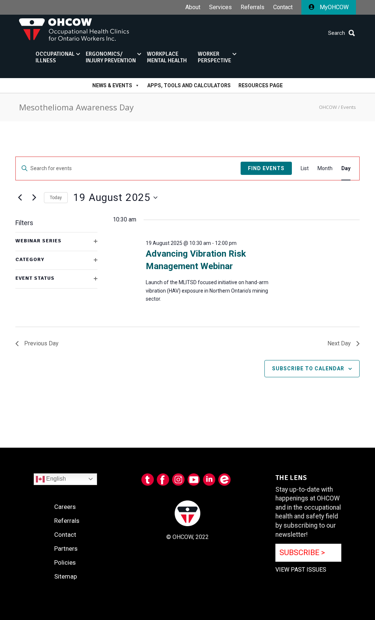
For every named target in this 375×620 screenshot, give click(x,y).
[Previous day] (19, 197)
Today (56, 197)
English (55, 479)
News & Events (112, 85)
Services (220, 7)
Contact (283, 7)
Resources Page (260, 85)
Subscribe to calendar (308, 368)
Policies (65, 562)
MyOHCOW (333, 7)
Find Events (266, 168)
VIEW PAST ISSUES (300, 569)
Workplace (167, 57)
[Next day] (34, 197)
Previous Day (41, 343)
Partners (66, 548)
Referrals (252, 7)
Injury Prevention (111, 57)
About (192, 7)
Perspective (214, 57)
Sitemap (65, 576)
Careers (65, 506)
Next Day (339, 343)
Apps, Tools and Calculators (189, 85)
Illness (55, 57)
